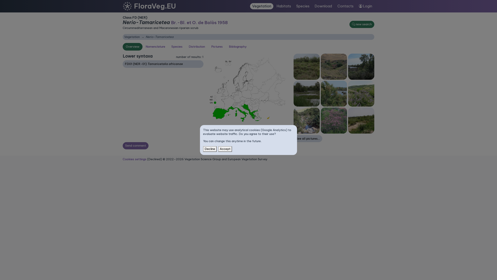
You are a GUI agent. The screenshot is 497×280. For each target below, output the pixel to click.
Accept (225, 149)
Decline (210, 149)
